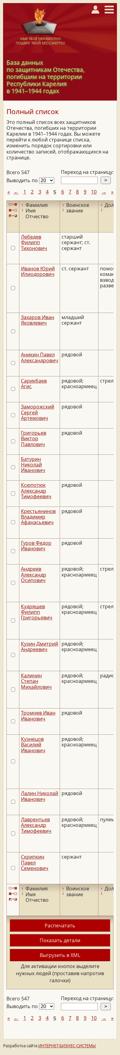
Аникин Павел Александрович (39, 357)
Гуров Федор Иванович (36, 546)
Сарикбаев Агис (34, 383)
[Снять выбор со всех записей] (13, 210)
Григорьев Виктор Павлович (33, 438)
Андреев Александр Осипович (33, 574)
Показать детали (60, 940)
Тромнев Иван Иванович (38, 715)
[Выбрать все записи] (13, 204)
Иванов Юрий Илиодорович (38, 271)
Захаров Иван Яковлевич (37, 320)
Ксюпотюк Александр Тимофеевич (36, 491)
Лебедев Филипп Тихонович (34, 242)
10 (94, 191)
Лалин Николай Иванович (39, 796)
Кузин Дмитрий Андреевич (39, 646)
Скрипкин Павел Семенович (34, 862)
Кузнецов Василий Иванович (33, 745)
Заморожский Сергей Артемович (37, 412)
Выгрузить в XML (60, 955)
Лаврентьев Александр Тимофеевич (36, 825)
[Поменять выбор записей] (13, 216)
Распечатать (60, 925)
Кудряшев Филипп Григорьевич (36, 612)
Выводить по (22, 180)
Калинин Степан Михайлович (36, 681)
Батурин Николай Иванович (33, 465)
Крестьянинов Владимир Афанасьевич (38, 517)
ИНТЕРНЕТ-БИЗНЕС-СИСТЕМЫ (67, 1046)
